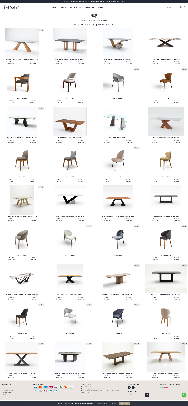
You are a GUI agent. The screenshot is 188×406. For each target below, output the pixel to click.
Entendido (124, 403)
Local (100, 7)
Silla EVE (166, 98)
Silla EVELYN (166, 177)
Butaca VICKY (22, 98)
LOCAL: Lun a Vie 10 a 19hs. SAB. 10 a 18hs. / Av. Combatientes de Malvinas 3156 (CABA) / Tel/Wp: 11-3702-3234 (94, 1)
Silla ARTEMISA (70, 255)
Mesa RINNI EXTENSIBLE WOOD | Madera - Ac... (118, 373)
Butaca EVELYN (166, 255)
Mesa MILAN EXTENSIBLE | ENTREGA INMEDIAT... (118, 294)
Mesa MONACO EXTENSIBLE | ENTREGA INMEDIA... (70, 373)
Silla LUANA (70, 98)
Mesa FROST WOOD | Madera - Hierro (22, 373)
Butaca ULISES (22, 255)
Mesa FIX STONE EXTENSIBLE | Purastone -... (22, 216)
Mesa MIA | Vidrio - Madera (118, 137)
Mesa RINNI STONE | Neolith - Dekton (166, 216)
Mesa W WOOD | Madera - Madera (70, 137)
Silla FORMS (118, 177)
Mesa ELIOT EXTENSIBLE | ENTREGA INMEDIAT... (22, 137)
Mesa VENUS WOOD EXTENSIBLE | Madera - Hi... (118, 216)
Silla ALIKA (166, 334)
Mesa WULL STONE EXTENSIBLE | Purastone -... (22, 59)
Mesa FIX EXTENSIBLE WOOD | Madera (166, 373)
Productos (63, 7)
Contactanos (90, 7)
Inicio (54, 7)
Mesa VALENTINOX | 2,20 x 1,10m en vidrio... (118, 59)
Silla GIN (22, 177)
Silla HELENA (70, 334)
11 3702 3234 (87, 387)
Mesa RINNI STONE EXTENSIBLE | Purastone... (166, 294)
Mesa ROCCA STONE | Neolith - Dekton (166, 137)
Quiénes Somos (76, 7)
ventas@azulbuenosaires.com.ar (94, 389)
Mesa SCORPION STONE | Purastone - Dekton (22, 294)
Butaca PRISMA (118, 334)
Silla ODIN (118, 255)
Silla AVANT (70, 177)
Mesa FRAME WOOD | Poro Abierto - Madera (70, 59)
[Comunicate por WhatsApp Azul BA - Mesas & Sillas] (184, 395)
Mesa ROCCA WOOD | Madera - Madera (70, 294)
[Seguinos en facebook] (133, 387)
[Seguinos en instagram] (129, 387)
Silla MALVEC (22, 334)
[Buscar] (181, 7)
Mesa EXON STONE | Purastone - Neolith (166, 59)
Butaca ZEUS (117, 98)
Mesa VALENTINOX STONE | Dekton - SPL (70, 216)
